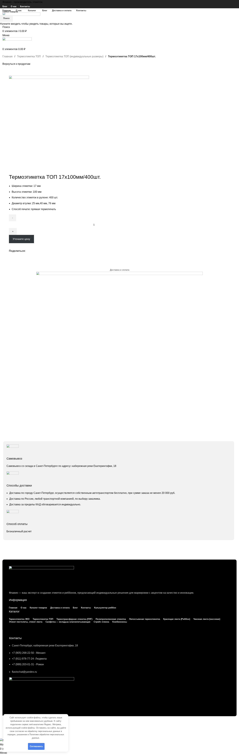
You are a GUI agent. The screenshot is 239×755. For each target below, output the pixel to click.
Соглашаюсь (36, 746)
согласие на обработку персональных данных (37, 731)
